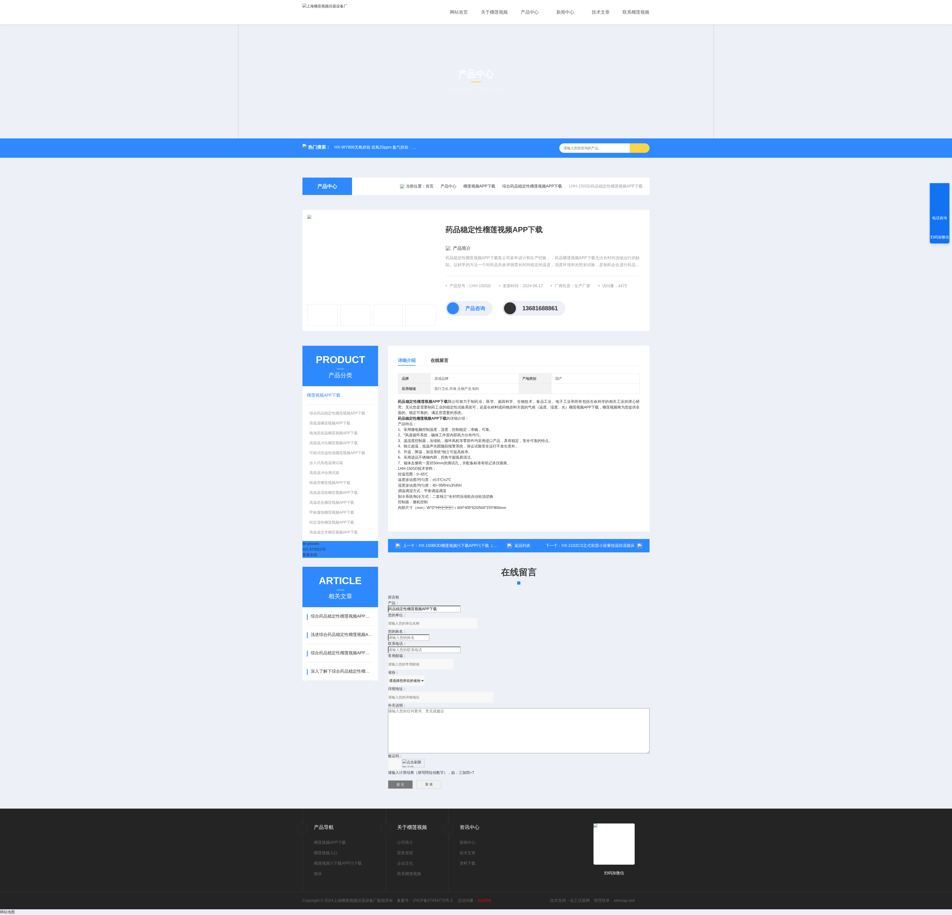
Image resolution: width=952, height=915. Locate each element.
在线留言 (439, 360)
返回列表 (522, 545)
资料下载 (468, 863)
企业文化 (405, 863)
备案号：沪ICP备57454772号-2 (425, 900)
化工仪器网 (580, 900)
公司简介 (405, 842)
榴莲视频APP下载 (479, 186)
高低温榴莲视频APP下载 (329, 423)
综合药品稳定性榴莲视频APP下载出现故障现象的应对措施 (342, 653)
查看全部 (309, 555)
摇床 (318, 874)
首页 (430, 186)
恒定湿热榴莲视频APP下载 (331, 522)
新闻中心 (565, 12)
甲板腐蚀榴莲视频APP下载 (331, 512)
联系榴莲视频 (636, 12)
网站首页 (459, 12)
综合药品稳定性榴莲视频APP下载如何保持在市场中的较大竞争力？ (342, 616)
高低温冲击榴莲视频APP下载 (333, 443)
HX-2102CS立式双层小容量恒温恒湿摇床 (598, 545)
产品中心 (530, 12)
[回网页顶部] (939, 200)
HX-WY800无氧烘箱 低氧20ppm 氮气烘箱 (371, 147)
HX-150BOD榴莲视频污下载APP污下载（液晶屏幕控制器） (472, 545)
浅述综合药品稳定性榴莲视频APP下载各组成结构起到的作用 (342, 634)
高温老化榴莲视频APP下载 (331, 502)
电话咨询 (939, 218)
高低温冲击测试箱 (324, 473)
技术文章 (601, 12)
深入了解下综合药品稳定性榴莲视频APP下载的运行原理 (342, 671)
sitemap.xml (624, 900)
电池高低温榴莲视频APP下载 (333, 433)
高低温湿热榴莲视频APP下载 (333, 492)
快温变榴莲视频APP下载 (329, 482)
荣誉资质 (405, 853)
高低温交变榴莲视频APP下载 (333, 532)
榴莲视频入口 (326, 853)
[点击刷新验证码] (413, 763)
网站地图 (7, 912)
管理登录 (602, 900)
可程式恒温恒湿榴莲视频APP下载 (337, 453)
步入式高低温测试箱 (326, 463)
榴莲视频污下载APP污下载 (338, 863)
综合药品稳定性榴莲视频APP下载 (532, 186)
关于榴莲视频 (494, 12)
